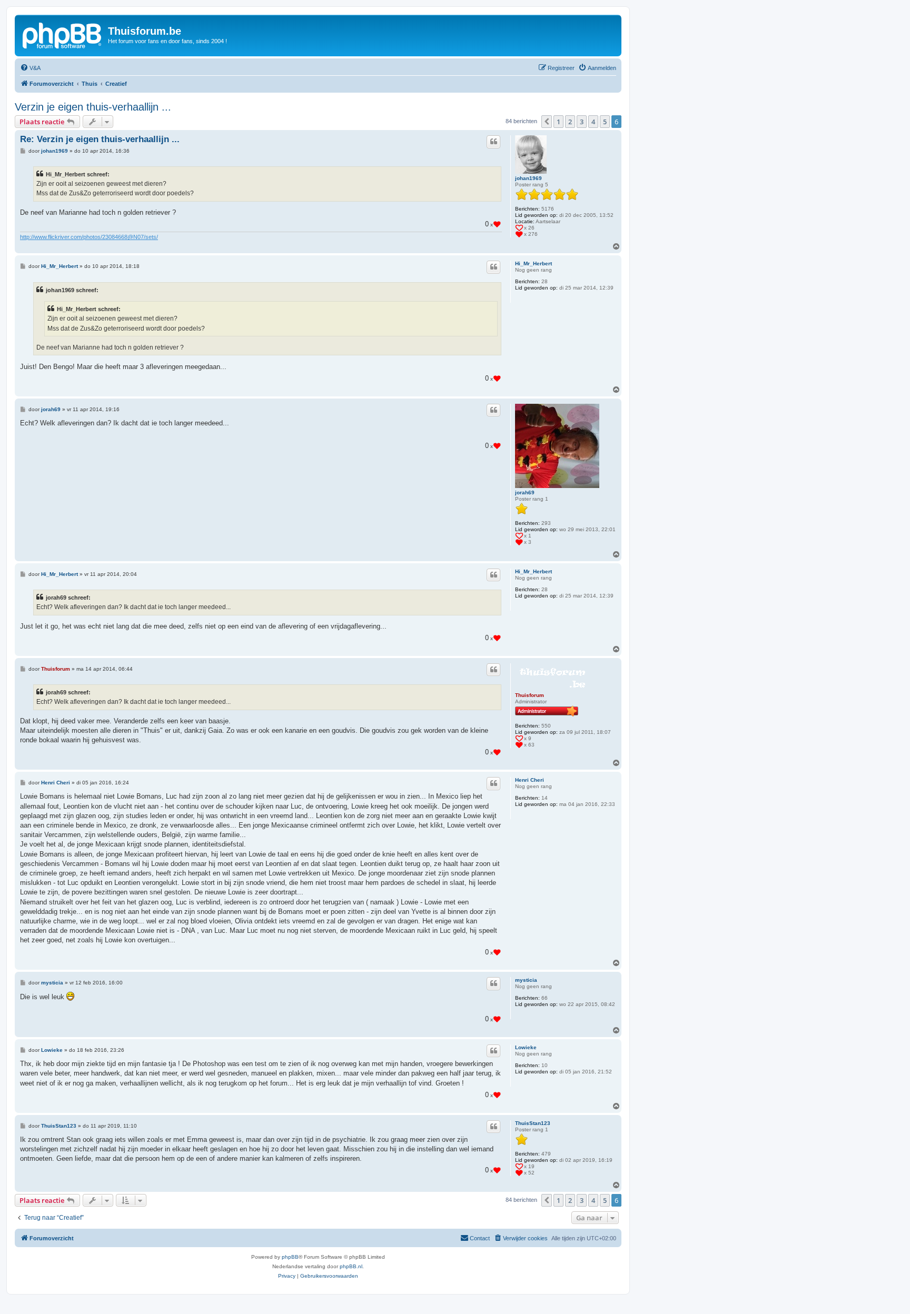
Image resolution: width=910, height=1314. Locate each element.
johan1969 (528, 178)
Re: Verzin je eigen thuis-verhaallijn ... (100, 139)
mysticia (526, 980)
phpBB (290, 1257)
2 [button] (570, 121)
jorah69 (525, 492)
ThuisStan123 (532, 1123)
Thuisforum (529, 695)
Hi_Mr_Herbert (533, 263)
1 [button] (558, 121)
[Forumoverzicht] (62, 34)
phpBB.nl (351, 1266)
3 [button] (581, 121)
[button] (546, 121)
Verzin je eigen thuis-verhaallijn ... (93, 107)
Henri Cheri (529, 780)
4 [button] (593, 121)
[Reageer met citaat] (493, 141)
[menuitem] (30, 68)
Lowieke (526, 1047)
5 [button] (605, 121)
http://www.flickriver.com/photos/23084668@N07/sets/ (89, 237)
